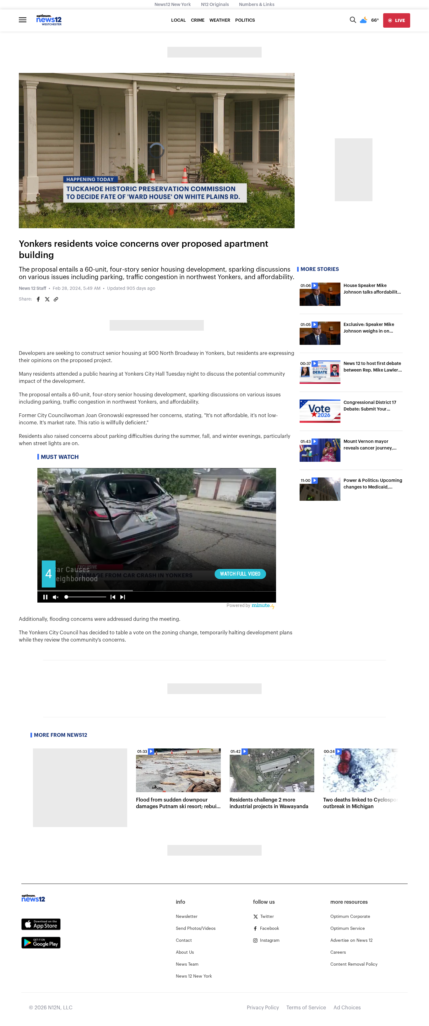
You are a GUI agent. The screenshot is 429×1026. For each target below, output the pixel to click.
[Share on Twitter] (47, 299)
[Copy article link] (55, 299)
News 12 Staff (32, 288)
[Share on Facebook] (38, 299)
